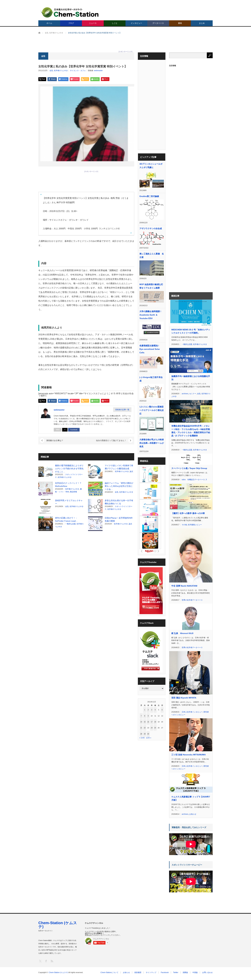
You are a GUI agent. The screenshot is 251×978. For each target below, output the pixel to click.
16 (148, 722)
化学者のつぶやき (61, 71)
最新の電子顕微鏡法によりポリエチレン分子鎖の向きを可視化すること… (69, 468)
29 (145, 734)
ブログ (71, 23)
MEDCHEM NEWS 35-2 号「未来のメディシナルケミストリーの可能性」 (190, 331)
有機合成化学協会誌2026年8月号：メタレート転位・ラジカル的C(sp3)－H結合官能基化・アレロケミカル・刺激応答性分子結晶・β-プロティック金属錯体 (190, 431)
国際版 (185, 972)
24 (152, 728)
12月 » (148, 738)
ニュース (93, 23)
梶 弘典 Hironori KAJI (182, 633)
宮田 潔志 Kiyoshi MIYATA (183, 698)
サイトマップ (151, 972)
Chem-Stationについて (109, 972)
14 (141, 722)
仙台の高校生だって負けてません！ (111, 440)
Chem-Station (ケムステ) (57, 925)
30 (148, 734)
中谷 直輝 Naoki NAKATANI (184, 586)
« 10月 (142, 738)
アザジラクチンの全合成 (150, 228)
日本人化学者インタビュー (192, 712)
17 (152, 722)
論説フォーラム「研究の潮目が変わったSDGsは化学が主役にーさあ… (119, 486)
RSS (52, 961)
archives (185, 394)
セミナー (192, 394)
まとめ (202, 23)
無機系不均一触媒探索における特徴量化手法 (190, 378)
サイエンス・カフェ (78, 71)
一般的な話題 (70, 524)
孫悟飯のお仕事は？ (54, 440)
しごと (115, 23)
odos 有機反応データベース (193, 480)
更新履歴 (137, 972)
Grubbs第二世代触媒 (149, 196)
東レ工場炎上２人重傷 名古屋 (151, 255)
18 (155, 722)
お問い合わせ (207, 972)
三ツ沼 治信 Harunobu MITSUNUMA (188, 754)
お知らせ (192, 814)
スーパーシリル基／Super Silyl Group (189, 468)
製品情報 (73, 492)
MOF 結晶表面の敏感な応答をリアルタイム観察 (151, 286)
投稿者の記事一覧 (122, 410)
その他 (184, 525)
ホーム (49, 23)
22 (145, 728)
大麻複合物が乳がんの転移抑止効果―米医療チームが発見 (151, 443)
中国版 (195, 972)
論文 (131, 471)
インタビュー (136, 23)
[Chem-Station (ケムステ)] (70, 12)
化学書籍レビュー (195, 525)
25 (155, 728)
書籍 (180, 23)
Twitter (175, 972)
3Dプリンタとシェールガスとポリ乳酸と (150, 166)
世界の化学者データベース (192, 600)
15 (145, 722)
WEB (57, 430)
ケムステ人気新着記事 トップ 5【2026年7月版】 (190, 798)
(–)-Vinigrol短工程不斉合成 (151, 379)
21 (141, 728)
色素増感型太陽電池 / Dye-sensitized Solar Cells (149, 349)
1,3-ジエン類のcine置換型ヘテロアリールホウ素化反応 (151, 410)
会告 (51, 71)
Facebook (73, 430)
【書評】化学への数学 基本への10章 (188, 513)
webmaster (98, 71)
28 (141, 734)
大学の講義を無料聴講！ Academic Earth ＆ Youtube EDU (151, 314)
